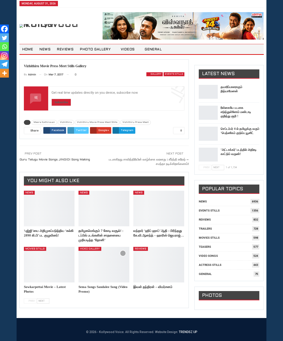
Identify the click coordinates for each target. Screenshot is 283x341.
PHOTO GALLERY (95, 49)
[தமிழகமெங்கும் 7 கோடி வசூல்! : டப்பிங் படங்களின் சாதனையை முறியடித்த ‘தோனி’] (103, 208)
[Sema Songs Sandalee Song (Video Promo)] (103, 264)
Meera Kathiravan (44, 122)
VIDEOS (128, 49)
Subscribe (61, 102)
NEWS (44, 49)
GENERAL (153, 49)
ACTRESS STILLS (210, 265)
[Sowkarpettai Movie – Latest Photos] (49, 264)
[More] (4, 73)
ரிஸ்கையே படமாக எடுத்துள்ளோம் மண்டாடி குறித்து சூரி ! (236, 112)
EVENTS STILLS (174, 74)
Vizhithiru (66, 122)
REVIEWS (65, 49)
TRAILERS (205, 228)
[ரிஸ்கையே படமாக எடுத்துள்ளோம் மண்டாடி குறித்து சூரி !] (208, 113)
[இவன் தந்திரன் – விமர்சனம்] (158, 264)
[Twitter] (4, 37)
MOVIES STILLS (35, 249)
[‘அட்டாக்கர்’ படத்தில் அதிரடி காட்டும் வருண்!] (208, 155)
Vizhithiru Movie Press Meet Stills (97, 122)
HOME (27, 49)
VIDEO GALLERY (90, 249)
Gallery (155, 74)
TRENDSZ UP (188, 332)
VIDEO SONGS (208, 255)
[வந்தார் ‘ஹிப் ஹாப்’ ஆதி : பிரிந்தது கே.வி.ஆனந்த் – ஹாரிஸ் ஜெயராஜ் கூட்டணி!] (158, 208)
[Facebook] (4, 29)
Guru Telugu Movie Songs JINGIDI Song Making (54, 159)
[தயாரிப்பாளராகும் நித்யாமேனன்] (208, 92)
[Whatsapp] (4, 46)
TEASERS (205, 246)
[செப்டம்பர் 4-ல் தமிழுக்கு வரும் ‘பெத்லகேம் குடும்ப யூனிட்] (208, 134)
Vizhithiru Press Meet (135, 122)
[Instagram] (4, 55)
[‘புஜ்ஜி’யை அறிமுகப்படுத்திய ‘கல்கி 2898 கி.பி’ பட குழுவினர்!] (49, 208)
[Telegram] (4, 64)
